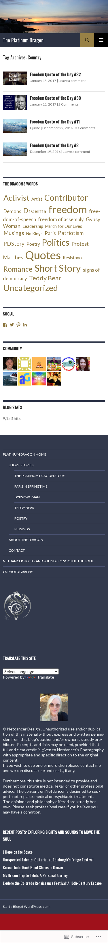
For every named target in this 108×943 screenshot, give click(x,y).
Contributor (66, 197)
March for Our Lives (63, 226)
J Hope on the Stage (18, 852)
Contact (17, 550)
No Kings (34, 233)
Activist (16, 197)
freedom (67, 209)
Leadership (32, 226)
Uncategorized (30, 288)
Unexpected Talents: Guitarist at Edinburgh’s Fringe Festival (48, 859)
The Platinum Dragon (23, 40)
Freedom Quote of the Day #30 (55, 98)
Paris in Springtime (31, 486)
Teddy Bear (45, 278)
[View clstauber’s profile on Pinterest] (18, 324)
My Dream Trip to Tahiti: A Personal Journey (35, 875)
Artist (36, 199)
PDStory (13, 243)
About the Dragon (26, 540)
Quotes (43, 255)
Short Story (58, 268)
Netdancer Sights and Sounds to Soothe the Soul (48, 561)
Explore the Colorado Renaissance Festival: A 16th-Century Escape (52, 883)
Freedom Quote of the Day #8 (54, 145)
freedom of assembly (61, 219)
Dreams (34, 211)
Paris (50, 233)
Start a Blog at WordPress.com (26, 906)
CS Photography (18, 572)
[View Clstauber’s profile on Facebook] (5, 324)
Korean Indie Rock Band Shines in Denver (33, 867)
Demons (12, 211)
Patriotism (71, 233)
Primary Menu (101, 40)
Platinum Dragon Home (24, 454)
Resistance (73, 257)
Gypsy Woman (27, 497)
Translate (45, 677)
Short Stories (21, 465)
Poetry (33, 244)
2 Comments (68, 104)
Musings (13, 233)
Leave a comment (72, 80)
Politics (55, 242)
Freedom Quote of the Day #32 (55, 74)
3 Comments (85, 128)
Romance (18, 269)
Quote (35, 128)
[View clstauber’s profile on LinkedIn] (25, 324)
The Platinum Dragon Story (39, 476)
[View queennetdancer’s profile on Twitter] (12, 324)
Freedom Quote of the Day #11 (55, 121)
